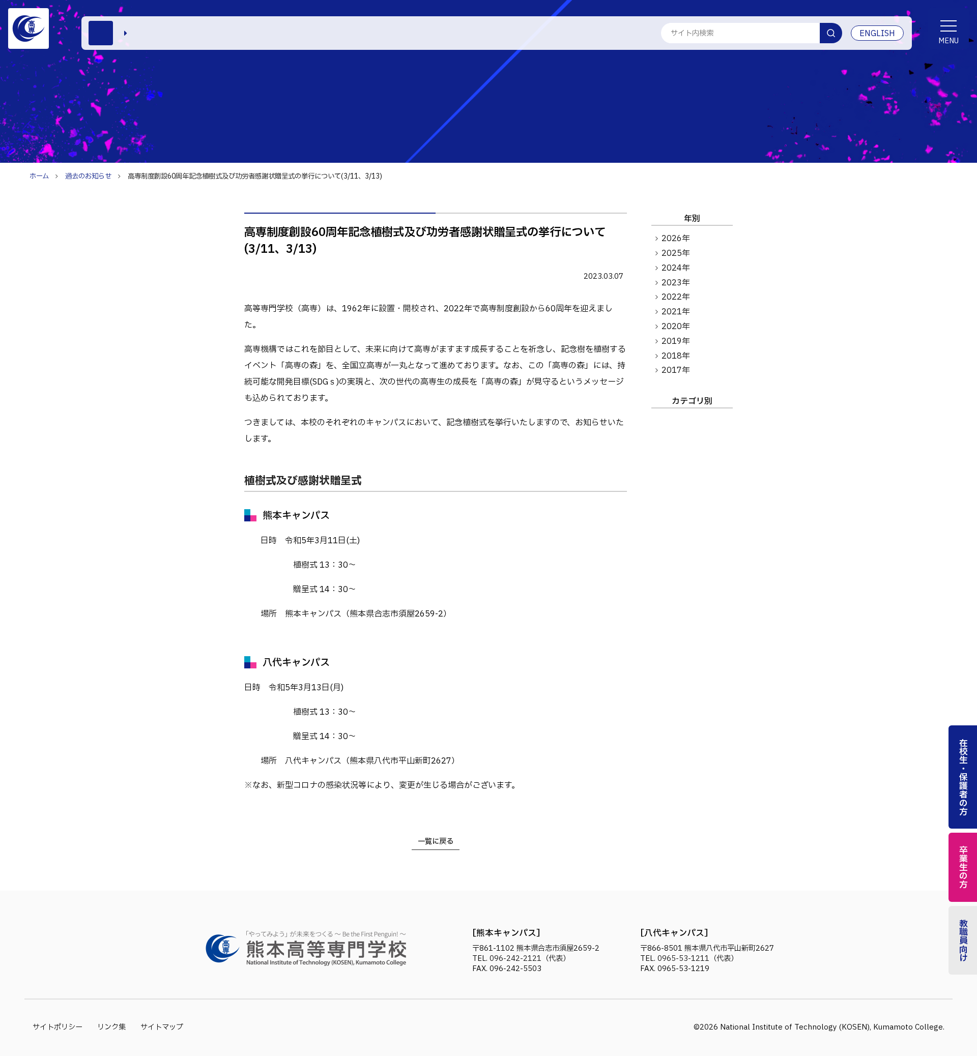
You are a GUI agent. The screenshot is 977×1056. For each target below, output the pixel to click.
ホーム (39, 176)
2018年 (676, 356)
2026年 (676, 238)
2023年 (676, 283)
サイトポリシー (57, 1027)
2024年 (676, 268)
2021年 (676, 312)
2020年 (676, 326)
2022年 (676, 297)
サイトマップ (161, 1027)
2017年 (676, 370)
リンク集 (111, 1027)
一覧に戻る (435, 841)
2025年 (676, 253)
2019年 (676, 341)
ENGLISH (877, 33)
